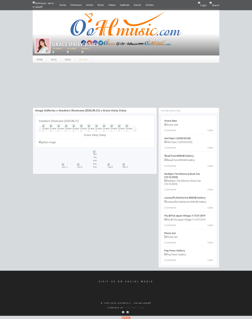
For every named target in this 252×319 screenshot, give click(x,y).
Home (63, 5)
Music (101, 5)
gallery (83, 59)
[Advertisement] (126, 85)
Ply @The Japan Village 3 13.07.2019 (184, 215)
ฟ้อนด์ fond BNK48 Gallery (179, 155)
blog (54, 59)
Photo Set (170, 233)
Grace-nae (170, 120)
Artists (89, 5)
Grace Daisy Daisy (114, 110)
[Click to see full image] (42, 45)
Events (137, 5)
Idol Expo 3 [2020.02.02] (177, 138)
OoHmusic (76, 5)
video (68, 59)
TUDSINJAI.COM (134, 308)
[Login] (202, 5)
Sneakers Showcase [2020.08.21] (79, 110)
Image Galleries (45, 110)
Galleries (125, 5)
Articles (150, 5)
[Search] (214, 5)
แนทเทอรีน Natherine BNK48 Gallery (184, 197)
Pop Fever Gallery (174, 250)
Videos (112, 5)
